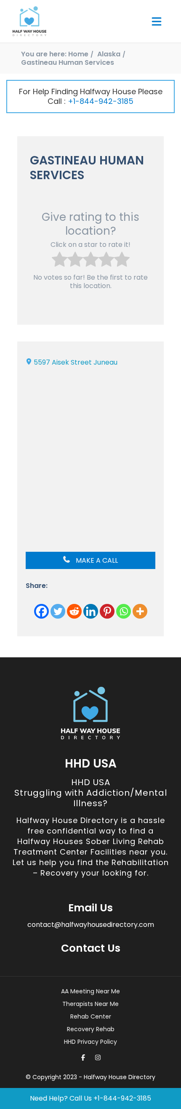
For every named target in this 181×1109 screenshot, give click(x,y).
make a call (96, 560)
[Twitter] (58, 611)
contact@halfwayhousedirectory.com (90, 924)
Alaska (108, 54)
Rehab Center (90, 1016)
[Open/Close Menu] (156, 21)
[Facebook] (41, 611)
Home (78, 54)
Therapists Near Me (90, 1004)
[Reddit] (74, 611)
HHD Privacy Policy (90, 1042)
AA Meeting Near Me (90, 991)
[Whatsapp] (123, 611)
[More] (140, 611)
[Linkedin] (90, 611)
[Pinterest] (107, 611)
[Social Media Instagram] (98, 1057)
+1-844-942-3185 (100, 101)
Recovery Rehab (90, 1029)
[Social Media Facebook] (83, 1057)
